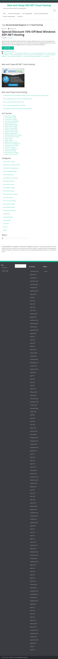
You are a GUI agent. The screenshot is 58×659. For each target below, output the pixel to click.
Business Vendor (9, 140)
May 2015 (32, 614)
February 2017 (33, 545)
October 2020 (33, 405)
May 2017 (32, 535)
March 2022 (33, 349)
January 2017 (33, 548)
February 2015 (33, 623)
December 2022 (34, 320)
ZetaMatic (25, 657)
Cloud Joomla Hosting (8, 181)
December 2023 (34, 281)
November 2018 (34, 480)
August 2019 (33, 450)
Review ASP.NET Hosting (11, 126)
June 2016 (32, 571)
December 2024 (34, 271)
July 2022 (32, 336)
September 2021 (34, 369)
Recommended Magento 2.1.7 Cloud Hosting (41, 54)
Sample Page (5, 271)
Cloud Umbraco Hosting (9, 204)
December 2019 (34, 437)
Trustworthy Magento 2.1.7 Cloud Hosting (40, 56)
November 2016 (34, 555)
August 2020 (33, 411)
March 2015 (33, 620)
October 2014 (33, 636)
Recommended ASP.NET (11, 123)
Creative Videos (8, 138)
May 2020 (32, 421)
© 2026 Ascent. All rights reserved (9, 657)
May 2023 (32, 304)
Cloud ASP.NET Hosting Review (10, 168)
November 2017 (34, 516)
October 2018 (33, 483)
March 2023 (33, 310)
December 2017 (34, 512)
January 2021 (33, 395)
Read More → (8, 48)
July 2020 (32, 415)
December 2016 (34, 552)
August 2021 (33, 372)
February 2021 (33, 392)
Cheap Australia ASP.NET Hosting (13, 135)
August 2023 (33, 294)
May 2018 (32, 496)
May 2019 (32, 460)
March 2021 (33, 388)
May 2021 (32, 382)
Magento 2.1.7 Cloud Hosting (24, 54)
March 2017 (33, 542)
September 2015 (34, 601)
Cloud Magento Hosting (9, 187)
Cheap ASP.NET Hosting (11, 119)
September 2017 (34, 522)
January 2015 (33, 627)
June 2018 (32, 493)
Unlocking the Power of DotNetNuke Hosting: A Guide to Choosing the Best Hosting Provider (26, 95)
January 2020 (33, 434)
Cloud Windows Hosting (8, 51)
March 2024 (33, 274)
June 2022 (32, 340)
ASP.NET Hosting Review (9, 16)
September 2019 (34, 447)
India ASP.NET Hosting (10, 150)
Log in (45, 271)
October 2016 (33, 558)
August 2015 (33, 604)
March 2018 (33, 503)
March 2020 (33, 428)
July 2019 (32, 454)
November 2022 (34, 323)
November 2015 (34, 594)
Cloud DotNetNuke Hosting (9, 171)
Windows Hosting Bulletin (11, 128)
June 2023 (32, 300)
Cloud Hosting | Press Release (10, 178)
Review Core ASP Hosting (11, 154)
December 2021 (34, 359)
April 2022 (32, 346)
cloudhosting (10, 37)
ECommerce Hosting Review (12, 121)
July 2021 (32, 375)
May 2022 (32, 343)
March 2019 (33, 467)
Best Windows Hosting (10, 117)
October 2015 (33, 597)
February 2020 (33, 431)
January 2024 (33, 278)
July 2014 (32, 646)
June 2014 (32, 649)
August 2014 (33, 643)
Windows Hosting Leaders (11, 130)
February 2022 (33, 353)
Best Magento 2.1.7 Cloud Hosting (29, 53)
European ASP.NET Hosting (11, 145)
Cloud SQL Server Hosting (9, 200)
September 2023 (34, 291)
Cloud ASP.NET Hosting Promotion (11, 165)
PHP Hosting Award (27, 13)
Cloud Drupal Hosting (8, 174)
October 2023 (33, 287)
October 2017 (33, 519)
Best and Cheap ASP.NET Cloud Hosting (29, 5)
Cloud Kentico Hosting (8, 184)
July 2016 (32, 568)
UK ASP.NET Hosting (10, 147)
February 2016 (33, 584)
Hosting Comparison (8, 217)
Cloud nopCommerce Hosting (10, 194)
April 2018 (32, 499)
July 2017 (32, 529)
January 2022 (33, 356)
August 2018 (33, 486)
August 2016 (33, 565)
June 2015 (32, 610)
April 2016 (32, 578)
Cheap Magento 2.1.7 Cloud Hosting (45, 53)
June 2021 (32, 379)
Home (4, 13)
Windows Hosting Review (11, 133)
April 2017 (32, 539)
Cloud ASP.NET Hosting (8, 161)
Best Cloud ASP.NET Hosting (12, 137)
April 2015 (32, 617)
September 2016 (34, 561)
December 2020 (34, 398)
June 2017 (32, 532)
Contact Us (20, 16)
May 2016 (32, 574)
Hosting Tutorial (7, 220)
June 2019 (32, 457)
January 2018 (33, 509)
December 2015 (34, 591)
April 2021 (32, 385)
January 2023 (33, 317)
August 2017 (33, 526)
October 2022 (33, 327)
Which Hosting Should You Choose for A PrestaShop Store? (17, 98)
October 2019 (33, 444)
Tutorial (5, 230)
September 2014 (34, 640)
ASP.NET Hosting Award (14, 13)
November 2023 (34, 284)
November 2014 (34, 633)
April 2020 (32, 424)
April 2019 (32, 463)
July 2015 (32, 607)
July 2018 (32, 490)
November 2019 (34, 441)
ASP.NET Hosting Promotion (41, 13)
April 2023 (32, 307)
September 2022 (34, 330)
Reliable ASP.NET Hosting (11, 142)
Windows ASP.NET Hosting (11, 131)
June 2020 (32, 418)
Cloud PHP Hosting (7, 197)
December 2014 (34, 630)
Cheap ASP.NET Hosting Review (12, 143)
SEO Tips (5, 227)
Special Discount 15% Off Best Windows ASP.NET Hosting (28, 33)
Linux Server (6, 223)
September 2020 (34, 408)
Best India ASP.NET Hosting (11, 152)
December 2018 (34, 477)
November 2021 (34, 362)
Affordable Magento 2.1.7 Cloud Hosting (12, 53)
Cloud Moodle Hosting (8, 191)
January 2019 (33, 473)
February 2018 (33, 506)
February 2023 (33, 313)
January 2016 (33, 587)
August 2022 (33, 333)
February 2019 (33, 470)
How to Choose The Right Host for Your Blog (14, 105)
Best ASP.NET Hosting (10, 116)
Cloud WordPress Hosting (9, 210)
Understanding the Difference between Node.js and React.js (17, 108)
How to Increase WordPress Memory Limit (13, 102)
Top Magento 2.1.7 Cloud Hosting (22, 56)
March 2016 (33, 581)
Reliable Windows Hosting (11, 124)
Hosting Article (6, 213)
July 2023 (32, 297)
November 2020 (34, 402)
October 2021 (33, 366)
